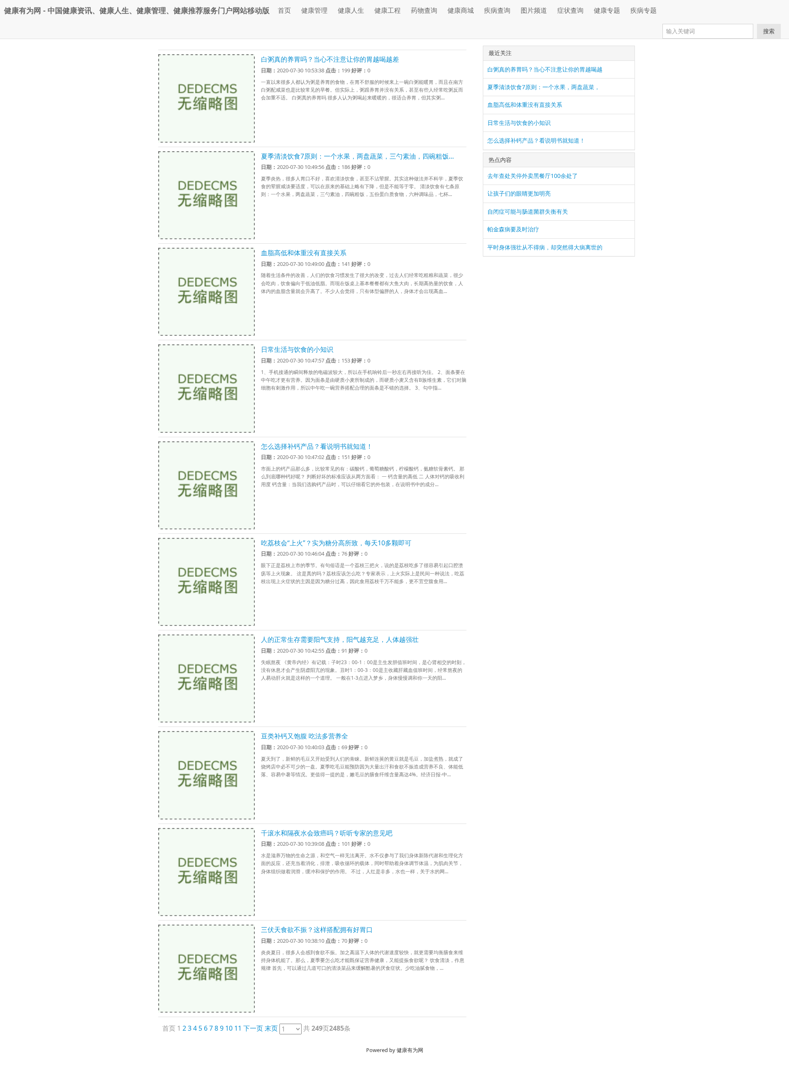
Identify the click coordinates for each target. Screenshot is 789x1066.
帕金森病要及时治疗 (513, 229)
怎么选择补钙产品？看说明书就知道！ (317, 446)
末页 (271, 1028)
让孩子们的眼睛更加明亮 (519, 193)
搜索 (769, 31)
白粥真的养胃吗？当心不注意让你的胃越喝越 (544, 69)
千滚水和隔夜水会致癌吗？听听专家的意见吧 (326, 833)
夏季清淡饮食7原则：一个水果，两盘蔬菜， (543, 87)
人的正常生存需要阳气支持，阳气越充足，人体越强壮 (340, 639)
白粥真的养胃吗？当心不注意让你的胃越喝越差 (330, 59)
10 (229, 1028)
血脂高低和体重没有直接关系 (303, 252)
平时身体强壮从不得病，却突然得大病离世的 (544, 247)
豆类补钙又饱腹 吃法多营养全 (304, 736)
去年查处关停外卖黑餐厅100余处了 (532, 176)
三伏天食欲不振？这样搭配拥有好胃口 (317, 929)
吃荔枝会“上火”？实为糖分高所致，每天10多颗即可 (336, 542)
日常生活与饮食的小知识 (297, 349)
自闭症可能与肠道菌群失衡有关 (527, 211)
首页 (284, 10)
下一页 (253, 1028)
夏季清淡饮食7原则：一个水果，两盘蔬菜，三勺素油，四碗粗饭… (357, 156)
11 (238, 1028)
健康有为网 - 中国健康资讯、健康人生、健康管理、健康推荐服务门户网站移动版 (137, 10)
